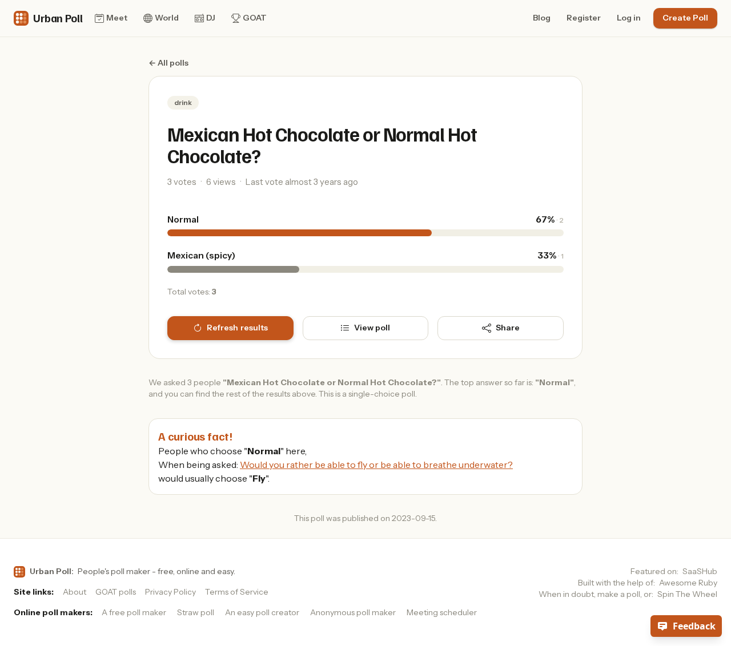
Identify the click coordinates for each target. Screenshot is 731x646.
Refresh (237, 327)
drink (183, 102)
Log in (629, 18)
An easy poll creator (262, 612)
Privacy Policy (170, 592)
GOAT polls (115, 592)
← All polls (168, 63)
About (74, 592)
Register (584, 18)
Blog (542, 18)
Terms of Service (236, 592)
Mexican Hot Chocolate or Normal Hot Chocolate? (322, 145)
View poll (372, 327)
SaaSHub (699, 571)
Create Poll (685, 18)
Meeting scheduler (442, 612)
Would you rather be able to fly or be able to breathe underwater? (376, 464)
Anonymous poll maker (353, 612)
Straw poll (195, 612)
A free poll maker (134, 612)
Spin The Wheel (687, 594)
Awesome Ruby (688, 583)
